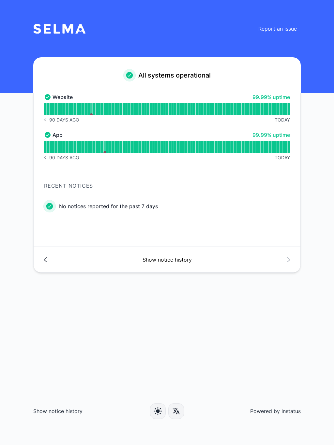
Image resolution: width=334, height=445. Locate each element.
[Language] (176, 411)
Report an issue (277, 28)
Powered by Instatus (275, 411)
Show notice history (58, 411)
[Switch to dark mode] (158, 411)
